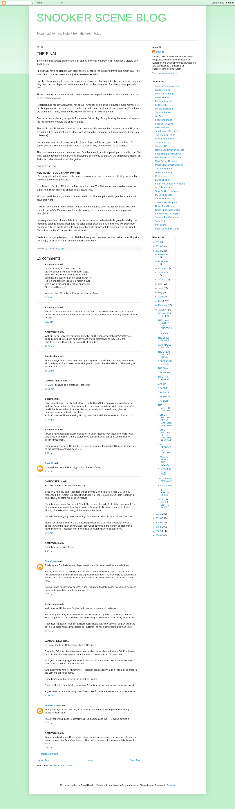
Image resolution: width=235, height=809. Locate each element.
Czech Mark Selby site (166, 202)
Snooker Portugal (164, 120)
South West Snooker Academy (170, 183)
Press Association (164, 108)
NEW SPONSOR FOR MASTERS (165, 448)
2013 (158, 246)
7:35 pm (49, 533)
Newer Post (43, 760)
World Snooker (162, 90)
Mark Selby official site (166, 161)
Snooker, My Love (164, 124)
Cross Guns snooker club (167, 210)
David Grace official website (169, 165)
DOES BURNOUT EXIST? (165, 493)
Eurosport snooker (164, 101)
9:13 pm (49, 551)
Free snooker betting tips (167, 213)
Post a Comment (49, 754)
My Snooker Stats (164, 195)
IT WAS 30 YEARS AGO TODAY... (163, 461)
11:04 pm (49, 631)
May (160, 292)
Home (90, 760)
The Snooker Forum (165, 135)
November (163, 261)
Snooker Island (162, 142)
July (160, 284)
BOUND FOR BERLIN (164, 314)
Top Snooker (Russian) (166, 131)
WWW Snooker (162, 97)
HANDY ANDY (165, 485)
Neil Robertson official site (168, 157)
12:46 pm (49, 419)
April (160, 296)
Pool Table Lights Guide (167, 228)
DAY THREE (164, 396)
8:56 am (49, 297)
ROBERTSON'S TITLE (165, 362)
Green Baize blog (164, 172)
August (162, 279)
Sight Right (160, 221)
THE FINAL (163, 368)
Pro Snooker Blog (164, 93)
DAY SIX (162, 384)
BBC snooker (161, 105)
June (161, 288)
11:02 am (49, 389)
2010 (158, 518)
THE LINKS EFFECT (163, 339)
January (162, 309)
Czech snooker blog (165, 198)
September (163, 272)
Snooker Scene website (167, 86)
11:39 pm (49, 695)
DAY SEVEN (164, 372)
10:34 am (49, 346)
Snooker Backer (163, 112)
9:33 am (49, 322)
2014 (158, 242)
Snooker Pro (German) (166, 217)
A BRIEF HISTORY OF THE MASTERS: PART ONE (165, 435)
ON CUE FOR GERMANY (165, 479)
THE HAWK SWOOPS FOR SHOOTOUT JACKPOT (165, 327)
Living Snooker (162, 180)
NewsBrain (51, 561)
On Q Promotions (163, 187)
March (161, 301)
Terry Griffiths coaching (166, 191)
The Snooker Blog (164, 168)
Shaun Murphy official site (168, 154)
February (163, 305)
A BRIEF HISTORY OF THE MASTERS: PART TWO (165, 420)
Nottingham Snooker (165, 206)
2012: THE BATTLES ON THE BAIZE (164, 503)
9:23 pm (49, 594)
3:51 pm (49, 723)
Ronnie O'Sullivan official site (169, 150)
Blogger (171, 785)
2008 (158, 527)
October (162, 268)
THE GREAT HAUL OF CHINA (164, 354)
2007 (158, 531)
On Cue (159, 116)
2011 (158, 514)
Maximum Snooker (164, 138)
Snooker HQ (161, 146)
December (163, 254)
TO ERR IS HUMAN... (164, 378)
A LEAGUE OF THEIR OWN (165, 472)
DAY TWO (163, 401)
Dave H (49, 463)
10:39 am (49, 370)
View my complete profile (164, 73)
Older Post (135, 760)
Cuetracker (160, 176)
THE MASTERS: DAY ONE (165, 408)
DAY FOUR (163, 392)
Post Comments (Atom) (61, 765)
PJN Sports (160, 225)
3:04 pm (49, 471)
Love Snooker (162, 127)
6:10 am (49, 747)
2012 (158, 251)
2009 (158, 522)
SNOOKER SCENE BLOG (102, 18)
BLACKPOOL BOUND (164, 346)
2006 (158, 535)
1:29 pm (49, 453)
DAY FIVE (163, 388)
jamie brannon (52, 705)
